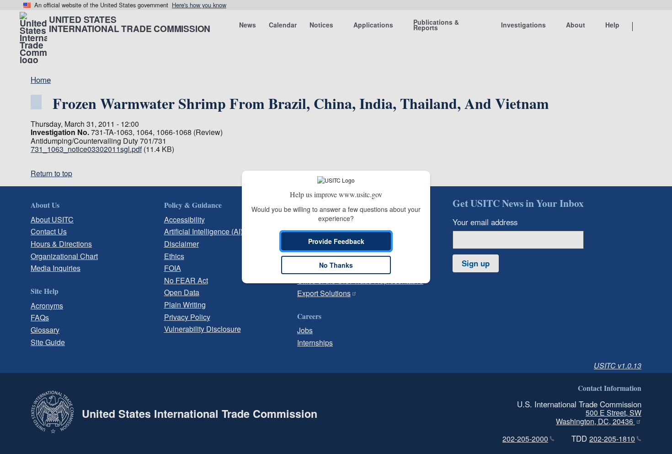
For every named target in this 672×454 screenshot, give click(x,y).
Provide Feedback (336, 241)
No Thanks (336, 265)
